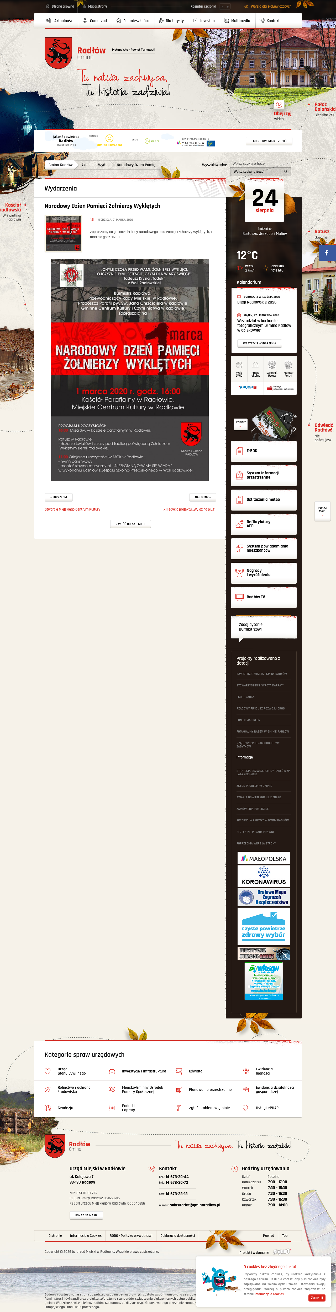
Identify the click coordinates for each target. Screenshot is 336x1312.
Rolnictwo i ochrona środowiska (74, 1089)
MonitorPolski (288, 374)
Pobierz (241, 422)
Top (284, 1235)
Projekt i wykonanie (254, 1252)
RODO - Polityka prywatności (131, 1235)
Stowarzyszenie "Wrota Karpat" (260, 685)
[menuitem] (62, 20)
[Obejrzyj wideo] (279, 107)
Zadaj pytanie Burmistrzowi (250, 627)
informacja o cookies (269, 1294)
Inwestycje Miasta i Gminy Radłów (262, 674)
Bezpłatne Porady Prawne (256, 832)
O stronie (55, 1235)
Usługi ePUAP (267, 1107)
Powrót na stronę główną (75, 53)
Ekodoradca (246, 697)
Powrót (268, 1235)
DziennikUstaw (271, 374)
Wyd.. (102, 164)
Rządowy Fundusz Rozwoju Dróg (261, 709)
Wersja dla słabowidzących (271, 6)
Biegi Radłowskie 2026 (256, 302)
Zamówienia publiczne (253, 809)
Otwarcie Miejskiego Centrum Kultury (72, 509)
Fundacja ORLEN (248, 720)
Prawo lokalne (255, 374)
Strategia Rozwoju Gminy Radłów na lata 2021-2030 (264, 772)
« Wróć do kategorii (130, 524)
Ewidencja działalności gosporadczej (275, 1089)
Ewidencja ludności (264, 1071)
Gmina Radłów (61, 164)
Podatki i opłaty (128, 1108)
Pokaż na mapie (86, 1215)
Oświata (195, 1071)
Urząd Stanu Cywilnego (72, 1071)
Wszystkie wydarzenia (259, 343)
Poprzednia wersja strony (256, 843)
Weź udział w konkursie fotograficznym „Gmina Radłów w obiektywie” (264, 325)
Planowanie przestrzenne (210, 1089)
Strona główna (63, 6)
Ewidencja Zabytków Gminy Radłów (263, 820)
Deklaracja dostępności (177, 1235)
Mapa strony (97, 6)
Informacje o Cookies (86, 1235)
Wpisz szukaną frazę (249, 163)
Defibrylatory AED (322, 511)
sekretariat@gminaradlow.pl (189, 1205)
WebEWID (239, 374)
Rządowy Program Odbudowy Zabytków (258, 745)
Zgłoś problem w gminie (254, 786)
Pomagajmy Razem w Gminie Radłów (263, 732)
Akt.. (84, 164)
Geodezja (65, 1107)
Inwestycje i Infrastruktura (144, 1071)
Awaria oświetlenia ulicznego (259, 797)
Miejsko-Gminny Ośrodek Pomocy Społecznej (142, 1089)
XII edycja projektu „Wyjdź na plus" (189, 509)
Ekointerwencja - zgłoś (269, 141)
